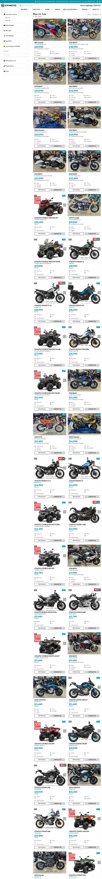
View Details (42, 58)
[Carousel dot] (43, 38)
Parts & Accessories (70, 9)
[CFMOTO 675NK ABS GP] (84, 687)
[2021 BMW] (84, 117)
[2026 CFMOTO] (49, 687)
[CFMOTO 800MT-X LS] (49, 468)
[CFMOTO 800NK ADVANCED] (49, 599)
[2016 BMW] (84, 556)
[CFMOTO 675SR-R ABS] (84, 599)
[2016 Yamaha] (49, 117)
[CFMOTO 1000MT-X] (84, 249)
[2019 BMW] (49, 74)
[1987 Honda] (49, 30)
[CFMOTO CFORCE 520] (84, 862)
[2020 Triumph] (84, 205)
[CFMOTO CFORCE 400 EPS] (84, 819)
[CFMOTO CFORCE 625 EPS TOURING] (49, 512)
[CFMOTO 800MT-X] (84, 468)
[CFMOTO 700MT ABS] (49, 819)
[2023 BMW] (84, 74)
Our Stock (36, 9)
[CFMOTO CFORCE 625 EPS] (49, 556)
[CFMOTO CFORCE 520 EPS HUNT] (49, 643)
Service (57, 9)
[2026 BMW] (84, 161)
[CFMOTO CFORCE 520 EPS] (49, 731)
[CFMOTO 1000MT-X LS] (49, 293)
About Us (96, 9)
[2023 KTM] (49, 424)
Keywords (6, 51)
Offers (47, 9)
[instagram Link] (100, 2)
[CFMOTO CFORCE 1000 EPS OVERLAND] (49, 249)
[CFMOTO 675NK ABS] (49, 775)
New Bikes (24, 9)
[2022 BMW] (84, 30)
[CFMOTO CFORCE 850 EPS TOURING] (49, 380)
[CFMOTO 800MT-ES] (84, 293)
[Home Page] (8, 5)
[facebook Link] (97, 2)
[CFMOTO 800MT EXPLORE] (84, 336)
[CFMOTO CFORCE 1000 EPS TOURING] (49, 336)
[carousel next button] (64, 29)
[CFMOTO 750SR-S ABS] (84, 512)
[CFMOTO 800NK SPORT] (84, 731)
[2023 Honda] (49, 862)
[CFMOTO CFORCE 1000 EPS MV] (49, 205)
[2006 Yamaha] (84, 424)
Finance (84, 9)
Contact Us (57, 58)
